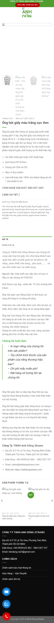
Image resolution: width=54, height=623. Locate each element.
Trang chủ (7, 118)
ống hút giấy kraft (38, 212)
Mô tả (5, 239)
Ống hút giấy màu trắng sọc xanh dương (13, 517)
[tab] (27, 239)
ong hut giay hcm (9, 212)
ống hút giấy (36, 206)
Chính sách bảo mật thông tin (16, 567)
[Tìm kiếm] (51, 12)
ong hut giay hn (23, 212)
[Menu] (4, 12)
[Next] (52, 506)
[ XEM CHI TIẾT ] (10, 194)
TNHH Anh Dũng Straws (28, 445)
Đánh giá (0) (8, 245)
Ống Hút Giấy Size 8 (25, 118)
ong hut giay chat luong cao (26, 209)
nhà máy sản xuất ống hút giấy (18, 206)
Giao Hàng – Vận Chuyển (14, 573)
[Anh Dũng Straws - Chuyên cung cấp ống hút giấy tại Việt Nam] (27, 12)
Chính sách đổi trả (11, 579)
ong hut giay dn (45, 209)
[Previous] (2, 506)
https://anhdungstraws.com (28, 469)
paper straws (22, 215)
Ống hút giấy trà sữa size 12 (38, 517)
